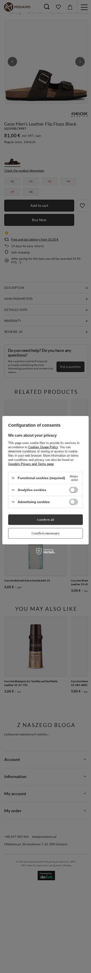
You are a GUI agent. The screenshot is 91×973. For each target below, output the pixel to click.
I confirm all (45, 520)
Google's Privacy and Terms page (31, 464)
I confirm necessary (46, 533)
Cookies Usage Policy (43, 447)
